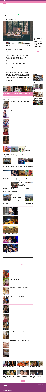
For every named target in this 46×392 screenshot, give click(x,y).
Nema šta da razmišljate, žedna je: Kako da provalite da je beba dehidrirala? (19, 340)
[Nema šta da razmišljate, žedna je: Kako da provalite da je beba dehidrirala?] (6, 344)
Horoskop (27, 387)
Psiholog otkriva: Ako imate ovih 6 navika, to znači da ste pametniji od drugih (19, 127)
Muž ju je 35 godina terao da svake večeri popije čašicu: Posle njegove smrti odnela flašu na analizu (21, 332)
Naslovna (4, 387)
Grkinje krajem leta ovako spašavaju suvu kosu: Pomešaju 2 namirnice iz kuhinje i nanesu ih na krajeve (38, 44)
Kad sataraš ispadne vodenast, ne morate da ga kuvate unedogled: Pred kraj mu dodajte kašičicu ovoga (38, 41)
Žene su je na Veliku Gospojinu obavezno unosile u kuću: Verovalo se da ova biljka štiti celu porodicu (21, 314)
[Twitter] (40, 384)
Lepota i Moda (8, 387)
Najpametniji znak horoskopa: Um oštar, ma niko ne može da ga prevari (19, 136)
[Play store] (5, 390)
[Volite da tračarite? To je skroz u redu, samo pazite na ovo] (6, 300)
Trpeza (30, 387)
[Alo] (4, 0)
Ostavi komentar (21, 264)
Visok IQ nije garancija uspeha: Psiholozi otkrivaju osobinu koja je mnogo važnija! (20, 110)
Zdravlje (12, 387)
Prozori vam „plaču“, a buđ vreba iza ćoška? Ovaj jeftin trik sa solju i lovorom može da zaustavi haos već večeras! (38, 90)
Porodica (4, 15)
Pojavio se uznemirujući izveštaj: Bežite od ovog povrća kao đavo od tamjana (37, 106)
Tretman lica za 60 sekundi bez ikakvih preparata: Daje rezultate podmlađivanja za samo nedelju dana (38, 49)
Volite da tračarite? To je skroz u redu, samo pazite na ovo (17, 296)
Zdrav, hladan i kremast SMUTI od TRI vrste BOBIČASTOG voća (13, 43)
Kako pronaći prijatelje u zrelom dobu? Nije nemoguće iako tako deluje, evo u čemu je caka (21, 270)
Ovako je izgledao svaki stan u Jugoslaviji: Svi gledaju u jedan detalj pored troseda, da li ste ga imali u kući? (37, 98)
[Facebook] (38, 384)
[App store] (10, 390)
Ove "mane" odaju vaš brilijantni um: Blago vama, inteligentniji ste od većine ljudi (20, 101)
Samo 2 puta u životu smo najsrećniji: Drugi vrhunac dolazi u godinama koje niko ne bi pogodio (21, 323)
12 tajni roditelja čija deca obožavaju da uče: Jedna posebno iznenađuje (19, 287)
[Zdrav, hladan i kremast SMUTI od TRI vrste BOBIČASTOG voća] (8, 43)
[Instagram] (39, 384)
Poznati (21, 387)
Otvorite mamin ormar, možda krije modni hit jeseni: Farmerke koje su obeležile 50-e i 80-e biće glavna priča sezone (36, 376)
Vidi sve (38, 51)
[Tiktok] (42, 384)
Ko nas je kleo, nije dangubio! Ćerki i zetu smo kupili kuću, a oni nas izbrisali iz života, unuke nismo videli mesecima (20, 305)
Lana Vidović (15, 20)
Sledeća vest (28, 45)
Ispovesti (18, 387)
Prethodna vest (8, 45)
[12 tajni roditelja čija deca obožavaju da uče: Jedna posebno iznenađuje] (6, 291)
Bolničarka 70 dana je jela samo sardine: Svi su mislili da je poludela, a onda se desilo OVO (38, 82)
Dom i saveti (24, 387)
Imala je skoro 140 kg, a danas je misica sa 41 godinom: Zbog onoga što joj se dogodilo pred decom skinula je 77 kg (38, 39)
